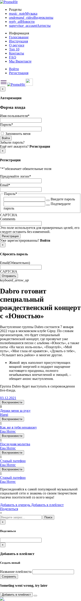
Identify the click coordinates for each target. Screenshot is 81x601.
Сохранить (9, 576)
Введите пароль (63, 199)
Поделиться (9, 509)
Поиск (48, 517)
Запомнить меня (17, 134)
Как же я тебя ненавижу (18, 427)
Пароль (6, 124)
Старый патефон (13, 461)
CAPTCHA (8, 215)
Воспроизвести (12, 402)
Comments (7, 219)
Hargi (4, 415)
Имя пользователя (14, 116)
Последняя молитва (15, 444)
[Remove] (35, 595)
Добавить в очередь (15, 505)
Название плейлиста (16, 572)
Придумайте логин (15, 176)
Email (5, 185)
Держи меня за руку (15, 411)
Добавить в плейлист (47, 505)
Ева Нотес (8, 431)
